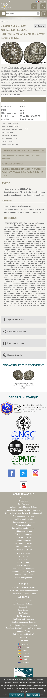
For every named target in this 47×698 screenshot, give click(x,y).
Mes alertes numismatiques (23, 568)
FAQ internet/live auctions (23, 619)
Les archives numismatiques (23, 528)
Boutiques (23, 498)
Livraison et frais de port (23, 575)
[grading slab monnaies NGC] (23, 435)
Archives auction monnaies (23, 516)
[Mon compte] (43, 9)
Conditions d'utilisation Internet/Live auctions (23, 628)
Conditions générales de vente (23, 622)
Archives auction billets (24, 519)
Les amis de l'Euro (23, 546)
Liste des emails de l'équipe (23, 604)
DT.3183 (15, 169)
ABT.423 (36, 169)
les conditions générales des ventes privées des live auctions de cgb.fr (23, 78)
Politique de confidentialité (23, 634)
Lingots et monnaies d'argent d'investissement (23, 513)
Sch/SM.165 (24, 172)
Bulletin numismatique (23, 534)
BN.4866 (25, 169)
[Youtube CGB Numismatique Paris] (23, 485)
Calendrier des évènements (23, 522)
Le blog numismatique (23, 531)
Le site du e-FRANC (23, 537)
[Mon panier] (34, 9)
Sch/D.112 (37, 172)
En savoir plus (23, 692)
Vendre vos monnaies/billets (23, 588)
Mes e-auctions (23, 562)
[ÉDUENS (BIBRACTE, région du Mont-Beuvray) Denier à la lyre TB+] (23, 64)
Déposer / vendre (14, 355)
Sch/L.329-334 (9, 172)
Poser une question (15, 343)
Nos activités (24, 607)
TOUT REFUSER (33, 695)
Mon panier (23, 559)
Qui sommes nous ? (23, 601)
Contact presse (24, 610)
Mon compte (23, 556)
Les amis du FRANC (23, 543)
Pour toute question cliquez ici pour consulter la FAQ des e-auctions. (23, 90)
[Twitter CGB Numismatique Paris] (23, 473)
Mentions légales (23, 631)
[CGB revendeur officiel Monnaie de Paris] (23, 448)
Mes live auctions (23, 565)
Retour (41, 26)
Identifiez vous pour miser (36, 69)
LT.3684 (6, 169)
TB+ (23, 100)
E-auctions (23, 501)
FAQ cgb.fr (23, 613)
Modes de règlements (23, 578)
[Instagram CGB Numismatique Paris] (35, 473)
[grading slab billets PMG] (23, 460)
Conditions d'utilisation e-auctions (23, 625)
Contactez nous (23, 553)
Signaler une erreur (15, 319)
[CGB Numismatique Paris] (6, 9)
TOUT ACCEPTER (16, 695)
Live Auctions (23, 504)
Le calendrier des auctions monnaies (23, 591)
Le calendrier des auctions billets (23, 594)
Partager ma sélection (16, 331)
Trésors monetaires (23, 525)
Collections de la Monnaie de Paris (23, 507)
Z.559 (4, 175)
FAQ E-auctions (23, 616)
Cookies (23, 637)
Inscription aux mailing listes (23, 572)
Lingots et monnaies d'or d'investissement (23, 510)
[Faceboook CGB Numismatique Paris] (11, 473)
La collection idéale (23, 540)
